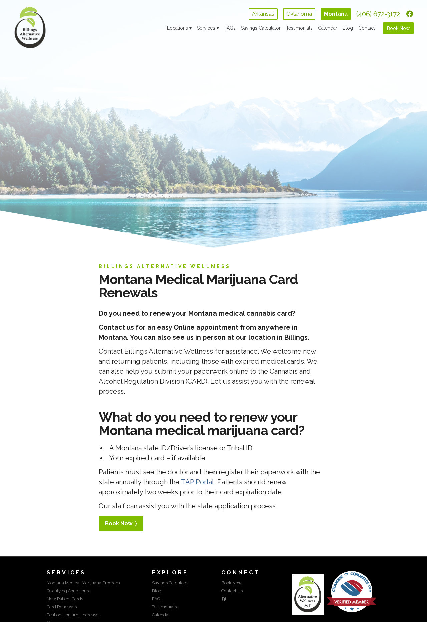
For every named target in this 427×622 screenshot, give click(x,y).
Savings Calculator (261, 28)
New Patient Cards (65, 598)
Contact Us (232, 590)
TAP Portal (197, 482)
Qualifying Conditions (68, 590)
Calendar (327, 28)
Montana (336, 14)
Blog (348, 28)
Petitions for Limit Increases (73, 614)
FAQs (230, 28)
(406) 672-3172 (378, 14)
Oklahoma (299, 14)
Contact (366, 28)
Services (206, 28)
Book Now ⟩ (121, 523)
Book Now (398, 28)
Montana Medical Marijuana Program (83, 582)
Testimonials (299, 28)
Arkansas (263, 14)
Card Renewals (62, 606)
